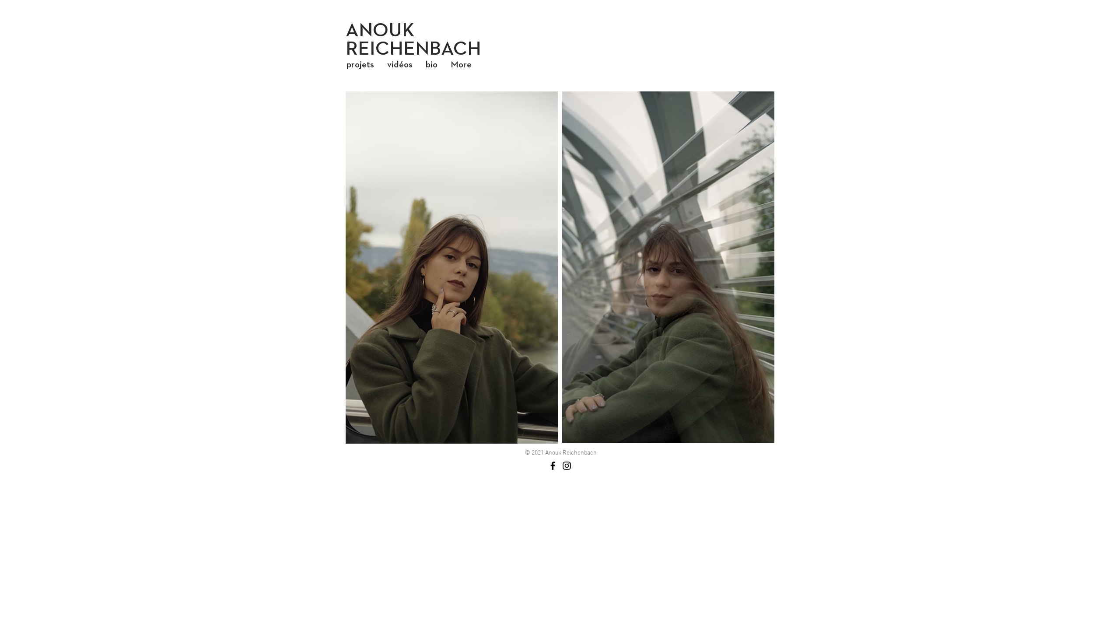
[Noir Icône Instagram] (566, 465)
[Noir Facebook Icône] (552, 465)
